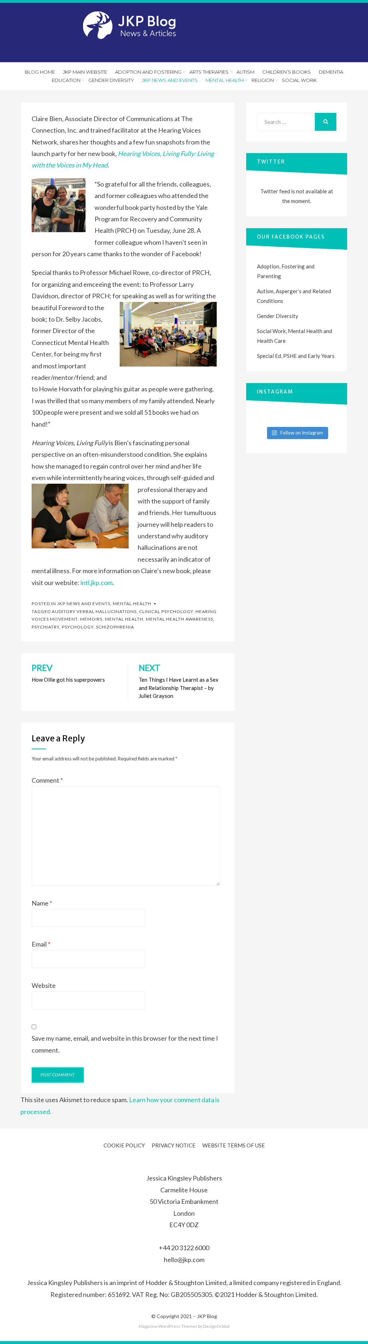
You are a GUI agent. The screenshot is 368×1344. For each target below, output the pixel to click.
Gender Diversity (111, 80)
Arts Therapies (209, 72)
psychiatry (45, 627)
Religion (263, 80)
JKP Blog (207, 1316)
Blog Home (40, 72)
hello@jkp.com (184, 1260)
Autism (245, 72)
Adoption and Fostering (148, 72)
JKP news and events (83, 603)
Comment (47, 780)
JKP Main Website (85, 72)
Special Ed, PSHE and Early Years (296, 356)
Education (66, 80)
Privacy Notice (174, 1145)
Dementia (331, 72)
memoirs (91, 619)
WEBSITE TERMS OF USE (233, 1145)
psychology (77, 627)
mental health (124, 619)
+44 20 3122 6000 (184, 1248)
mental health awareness (179, 619)
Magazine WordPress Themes (168, 1326)
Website (44, 985)
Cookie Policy (124, 1145)
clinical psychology (166, 611)
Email (41, 944)
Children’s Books (286, 72)
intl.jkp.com (96, 582)
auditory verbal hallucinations (94, 611)
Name (42, 903)
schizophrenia (115, 627)
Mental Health (225, 80)
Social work (299, 80)
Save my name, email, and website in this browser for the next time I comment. (125, 1044)
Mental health (132, 603)
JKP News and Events (170, 80)
